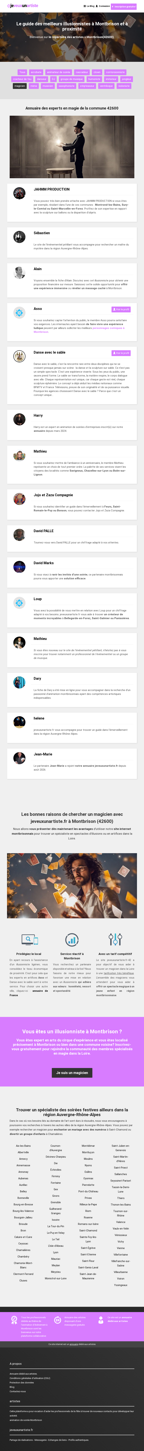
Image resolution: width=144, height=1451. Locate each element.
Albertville (23, 1152)
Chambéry (23, 1256)
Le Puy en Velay (55, 1232)
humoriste (94, 79)
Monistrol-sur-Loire (56, 1278)
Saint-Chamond (88, 1230)
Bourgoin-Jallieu (23, 1217)
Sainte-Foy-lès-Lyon (88, 1239)
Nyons (88, 1165)
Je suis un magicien (72, 1073)
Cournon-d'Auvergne (56, 1148)
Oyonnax (88, 1178)
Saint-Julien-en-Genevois (121, 1148)
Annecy (23, 1158)
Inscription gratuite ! (125, 6)
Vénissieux (121, 1235)
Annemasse (23, 1165)
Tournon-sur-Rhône (120, 1213)
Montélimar (88, 1145)
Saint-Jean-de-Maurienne (88, 1276)
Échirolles (55, 1169)
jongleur (126, 79)
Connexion (104, 6)
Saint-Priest (121, 1167)
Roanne (88, 1217)
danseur (41, 79)
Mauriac (55, 1258)
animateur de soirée (58, 72)
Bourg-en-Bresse (23, 1204)
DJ (53, 79)
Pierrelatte (88, 1185)
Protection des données (22, 1382)
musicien (48, 86)
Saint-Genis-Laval (88, 1267)
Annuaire (14, 1373)
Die (56, 1163)
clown (97, 72)
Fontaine (56, 1182)
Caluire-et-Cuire (23, 1237)
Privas (88, 1198)
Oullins (88, 1171)
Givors (55, 1195)
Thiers (121, 1198)
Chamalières (23, 1250)
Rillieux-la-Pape (88, 1204)
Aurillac (23, 1185)
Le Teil (55, 1239)
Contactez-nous (18, 1391)
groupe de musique (72, 79)
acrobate (36, 72)
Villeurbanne (121, 1272)
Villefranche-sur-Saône (120, 1263)
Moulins (88, 1158)
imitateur (111, 79)
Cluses (23, 1280)
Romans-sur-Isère (88, 1224)
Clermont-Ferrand (23, 1274)
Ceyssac (23, 1243)
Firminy (56, 1176)
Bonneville (23, 1198)
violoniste (124, 86)
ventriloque (106, 86)
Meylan (56, 1265)
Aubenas (23, 1178)
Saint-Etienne (88, 1254)
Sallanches (120, 1174)
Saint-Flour (88, 1261)
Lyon (55, 1252)
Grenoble (56, 1202)
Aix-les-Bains (23, 1145)
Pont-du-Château (88, 1191)
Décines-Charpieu (56, 1156)
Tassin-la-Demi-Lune (121, 1189)
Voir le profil (122, 309)
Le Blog (90, 6)
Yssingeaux (120, 1285)
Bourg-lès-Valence (23, 1211)
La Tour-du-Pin (56, 1226)
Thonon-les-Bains (121, 1204)
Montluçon (88, 1152)
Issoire (56, 1219)
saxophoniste (66, 86)
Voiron (120, 1278)
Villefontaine (121, 1254)
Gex (56, 1189)
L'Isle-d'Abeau (55, 1245)
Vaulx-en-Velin (121, 1228)
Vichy (121, 1241)
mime (34, 86)
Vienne (121, 1248)
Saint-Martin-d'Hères (120, 1159)
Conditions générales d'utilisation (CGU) (30, 1378)
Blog (12, 1387)
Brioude (23, 1224)
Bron (23, 1230)
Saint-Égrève (88, 1248)
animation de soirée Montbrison (26, 1420)
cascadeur (82, 72)
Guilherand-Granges (55, 1211)
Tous (22, 72)
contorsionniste (115, 72)
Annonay (23, 1171)
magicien (20, 86)
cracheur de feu (22, 79)
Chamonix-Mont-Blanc (23, 1265)
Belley (23, 1191)
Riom (88, 1211)
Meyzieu (56, 1272)
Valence (120, 1222)
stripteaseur (87, 86)
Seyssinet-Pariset (120, 1180)
